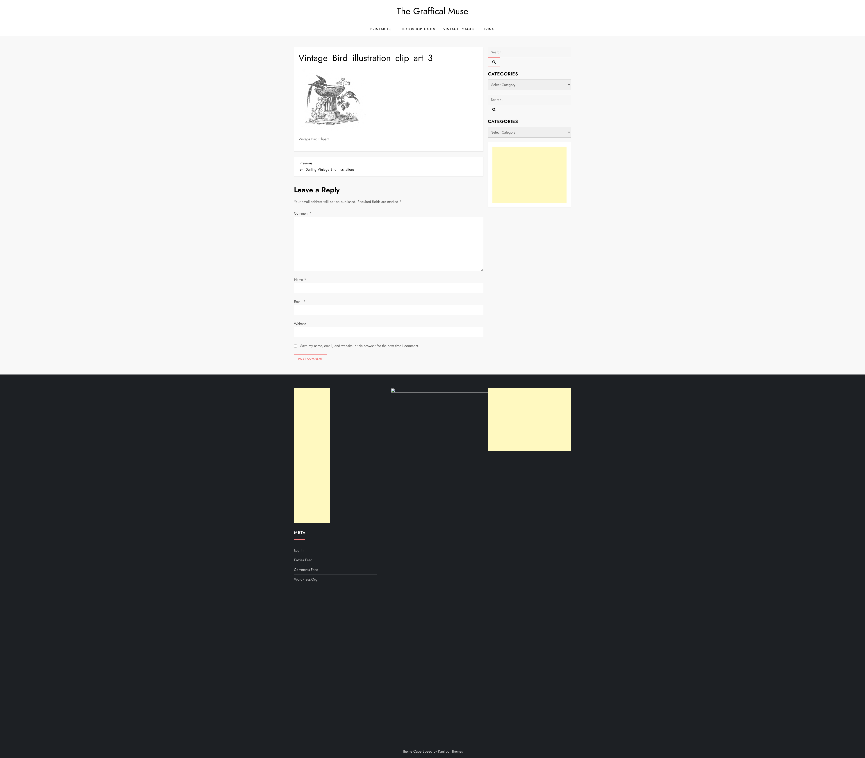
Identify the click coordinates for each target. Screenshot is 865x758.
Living (489, 29)
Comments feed (306, 569)
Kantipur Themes (450, 751)
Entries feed (303, 560)
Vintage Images (459, 29)
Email (299, 301)
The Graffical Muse (432, 11)
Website (300, 323)
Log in (298, 550)
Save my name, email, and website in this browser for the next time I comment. (359, 345)
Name (300, 279)
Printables (381, 29)
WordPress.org (305, 579)
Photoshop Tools (417, 29)
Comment (303, 213)
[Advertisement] (529, 175)
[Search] (494, 61)
